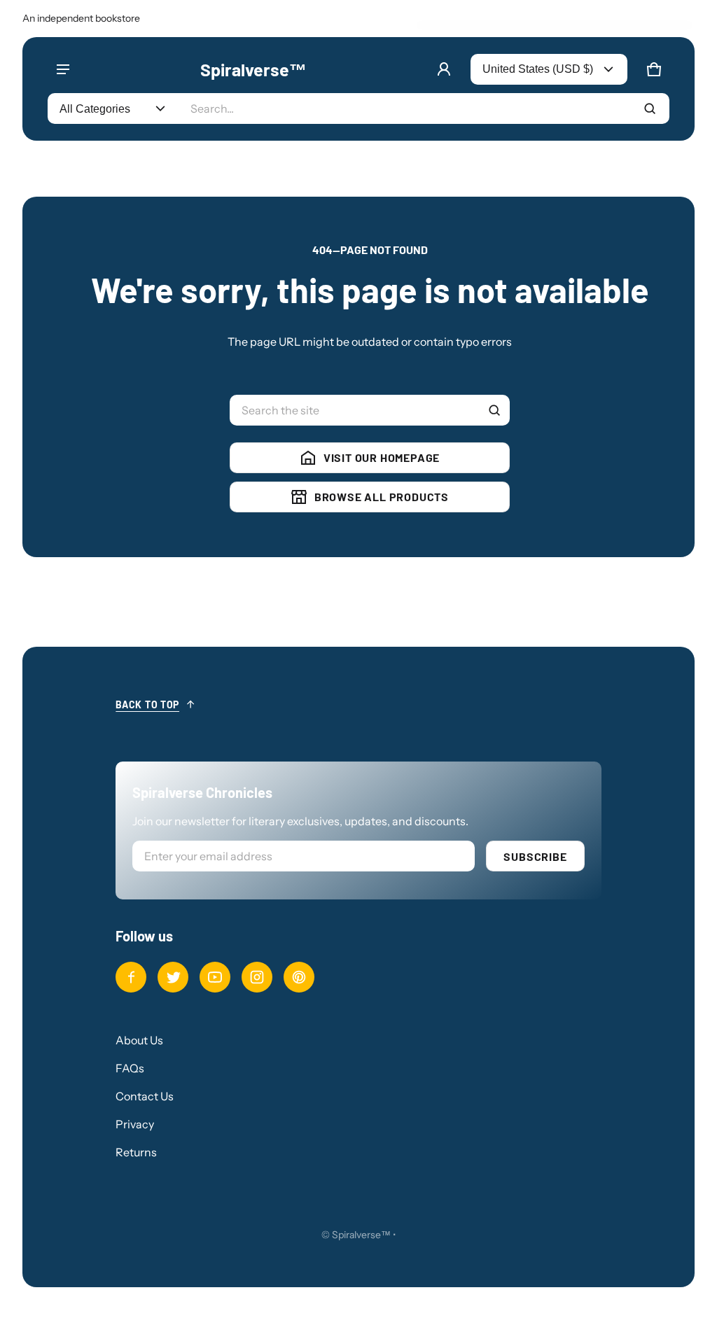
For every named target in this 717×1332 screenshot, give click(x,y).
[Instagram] (257, 977)
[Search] (494, 410)
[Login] (444, 69)
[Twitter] (173, 977)
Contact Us (145, 1096)
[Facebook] (131, 977)
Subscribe (534, 856)
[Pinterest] (299, 977)
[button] (654, 69)
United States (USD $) (537, 69)
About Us (139, 1040)
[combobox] (424, 108)
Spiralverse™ (361, 1234)
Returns (136, 1152)
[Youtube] (215, 977)
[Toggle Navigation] (63, 69)
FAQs (130, 1068)
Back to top (147, 704)
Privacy (135, 1124)
